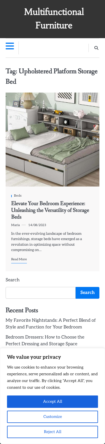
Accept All (52, 401)
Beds (18, 195)
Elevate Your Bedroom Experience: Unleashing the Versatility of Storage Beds (50, 210)
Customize (52, 416)
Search (13, 280)
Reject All (52, 431)
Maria (15, 225)
